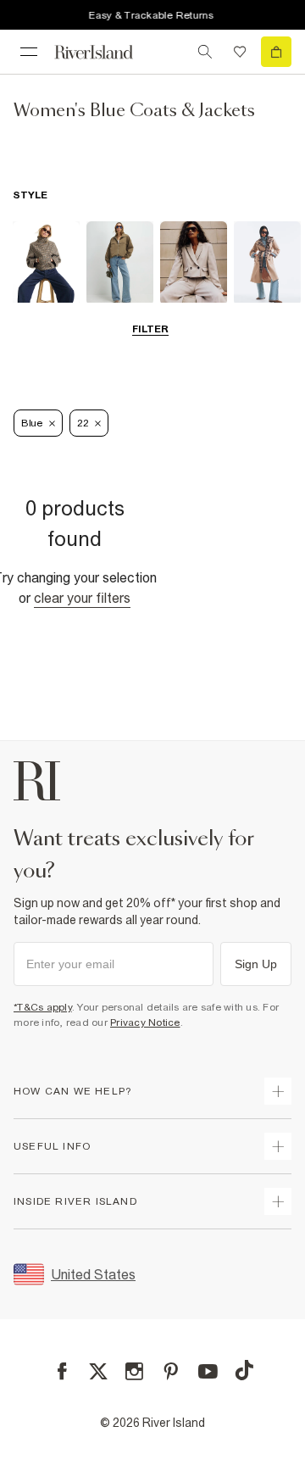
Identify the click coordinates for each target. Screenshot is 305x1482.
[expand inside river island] (277, 1201)
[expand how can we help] (277, 1091)
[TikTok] (244, 1370)
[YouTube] (208, 1371)
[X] (98, 1372)
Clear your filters (82, 597)
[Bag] (276, 51)
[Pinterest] (170, 1371)
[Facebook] (62, 1371)
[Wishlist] (239, 51)
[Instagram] (134, 1371)
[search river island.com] (205, 51)
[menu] (29, 52)
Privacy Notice (145, 1022)
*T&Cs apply (43, 1007)
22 (82, 423)
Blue (31, 423)
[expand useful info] (277, 1146)
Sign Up (256, 964)
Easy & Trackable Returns (151, 15)
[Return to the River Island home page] (105, 52)
